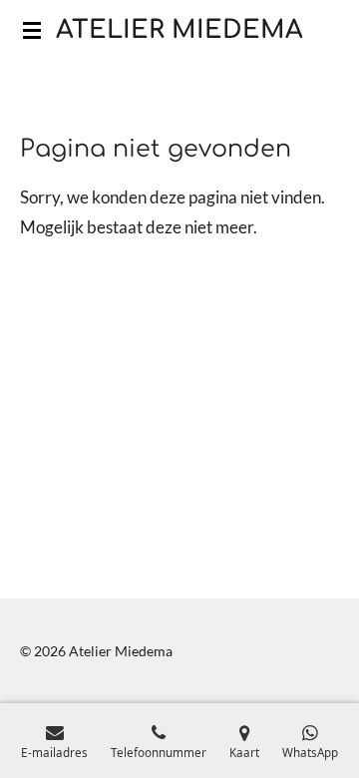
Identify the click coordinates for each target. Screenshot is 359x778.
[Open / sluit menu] (32, 30)
